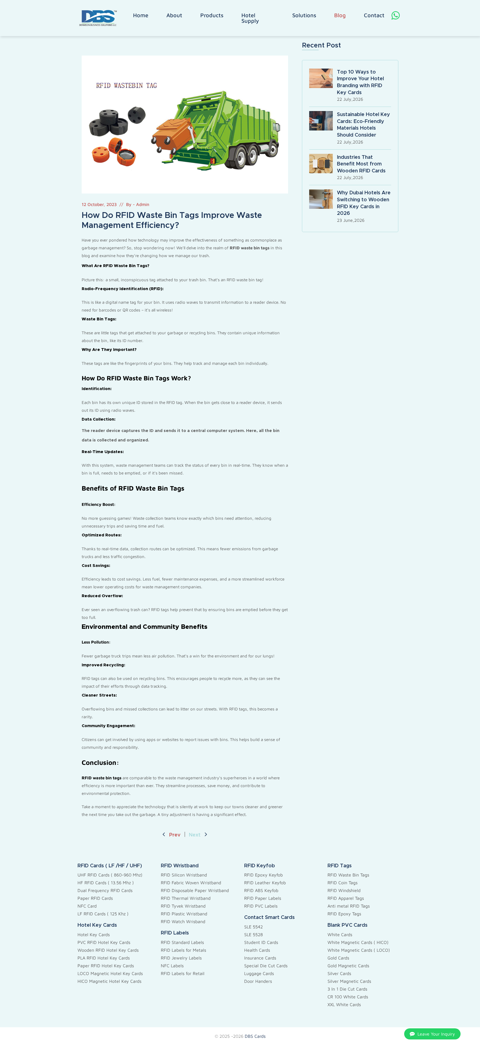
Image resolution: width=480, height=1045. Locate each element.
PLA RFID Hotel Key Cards (104, 957)
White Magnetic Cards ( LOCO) (359, 950)
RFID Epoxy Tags (344, 913)
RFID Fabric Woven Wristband (191, 882)
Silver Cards (339, 973)
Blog (340, 15)
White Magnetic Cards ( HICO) (358, 942)
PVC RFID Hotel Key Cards (104, 942)
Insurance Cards (260, 957)
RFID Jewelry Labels (181, 957)
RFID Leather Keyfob (265, 882)
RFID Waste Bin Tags (348, 874)
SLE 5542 (253, 926)
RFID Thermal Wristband (186, 898)
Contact (374, 15)
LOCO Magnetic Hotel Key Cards (110, 973)
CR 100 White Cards (348, 996)
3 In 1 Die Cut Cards (347, 988)
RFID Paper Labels (262, 898)
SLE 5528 (253, 934)
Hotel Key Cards (94, 934)
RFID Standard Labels (182, 942)
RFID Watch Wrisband (183, 921)
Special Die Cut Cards (266, 965)
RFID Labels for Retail (182, 973)
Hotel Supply (250, 18)
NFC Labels (172, 965)
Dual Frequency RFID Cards (105, 890)
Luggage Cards (259, 973)
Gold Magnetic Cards (348, 965)
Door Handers (258, 981)
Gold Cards (338, 957)
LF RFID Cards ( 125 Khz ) (103, 913)
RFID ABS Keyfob (261, 890)
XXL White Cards (344, 1004)
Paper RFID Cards (95, 898)
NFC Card (87, 905)
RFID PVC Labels (261, 905)
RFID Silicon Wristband (184, 874)
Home (140, 15)
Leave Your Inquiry (436, 1033)
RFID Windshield (344, 890)
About (174, 15)
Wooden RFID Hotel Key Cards (108, 950)
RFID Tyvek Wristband (183, 905)
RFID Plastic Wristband (184, 913)
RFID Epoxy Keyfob (263, 874)
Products (211, 15)
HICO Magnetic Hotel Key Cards (109, 981)
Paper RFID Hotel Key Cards (106, 965)
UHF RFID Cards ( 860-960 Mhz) (110, 874)
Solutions (304, 15)
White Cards (340, 934)
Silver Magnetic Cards (349, 981)
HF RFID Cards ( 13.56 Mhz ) (106, 882)
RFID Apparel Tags (346, 898)
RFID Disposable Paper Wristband (195, 890)
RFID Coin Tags (343, 882)
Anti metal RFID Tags (349, 905)
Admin (142, 204)
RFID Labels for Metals (183, 950)
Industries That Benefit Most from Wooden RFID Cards (361, 164)
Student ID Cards (261, 942)
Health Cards (257, 950)
